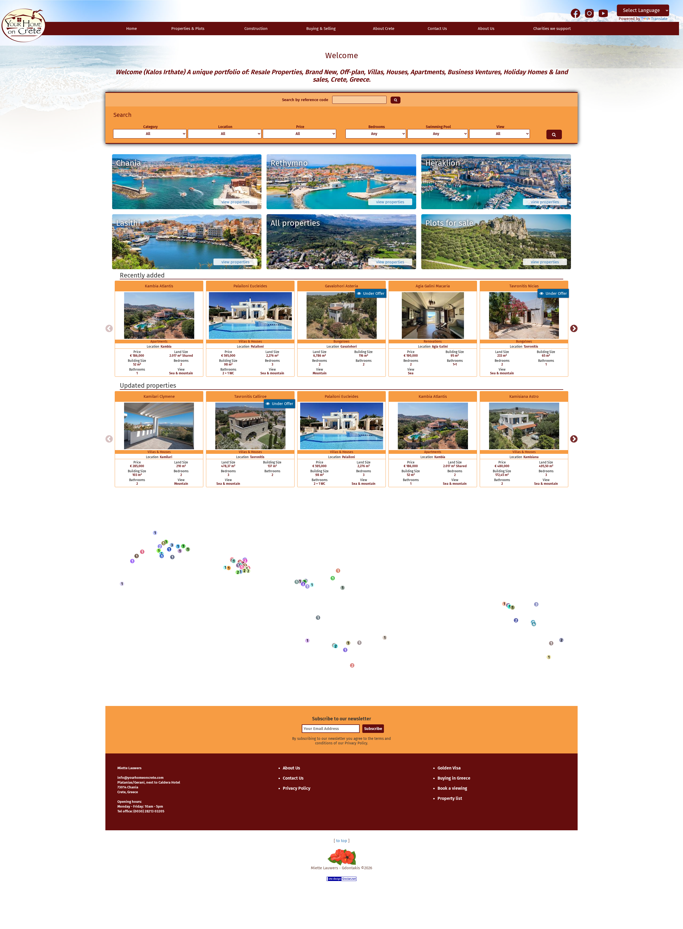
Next (574, 328)
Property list (450, 798)
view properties (235, 202)
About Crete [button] (383, 28)
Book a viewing (452, 788)
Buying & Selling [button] (321, 28)
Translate (659, 18)
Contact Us (293, 778)
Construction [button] (256, 28)
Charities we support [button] (552, 28)
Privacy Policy (296, 788)
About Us (486, 28)
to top (341, 840)
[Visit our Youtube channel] (603, 13)
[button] (155, 532)
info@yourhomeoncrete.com (140, 778)
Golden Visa (449, 768)
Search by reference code (305, 99)
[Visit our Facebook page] (575, 13)
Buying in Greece (454, 778)
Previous (109, 328)
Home (131, 28)
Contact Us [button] (437, 28)
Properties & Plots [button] (187, 28)
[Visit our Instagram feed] (589, 13)
